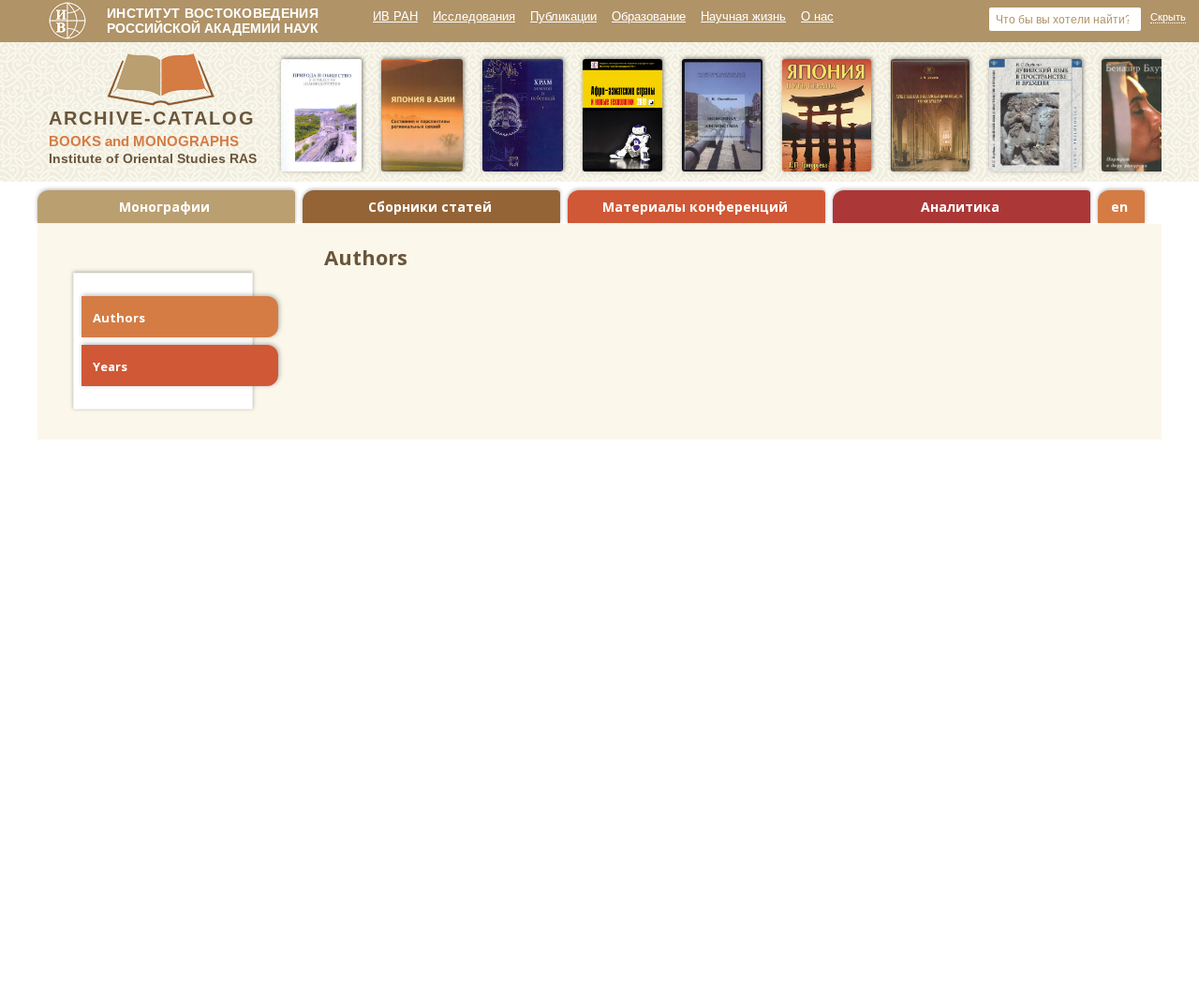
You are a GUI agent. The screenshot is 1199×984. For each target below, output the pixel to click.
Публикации (563, 16)
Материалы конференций (695, 207)
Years (110, 366)
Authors (119, 317)
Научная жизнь (743, 16)
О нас (817, 16)
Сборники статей (430, 207)
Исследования (474, 16)
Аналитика (960, 207)
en (1119, 207)
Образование (649, 16)
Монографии (164, 207)
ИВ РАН (395, 16)
